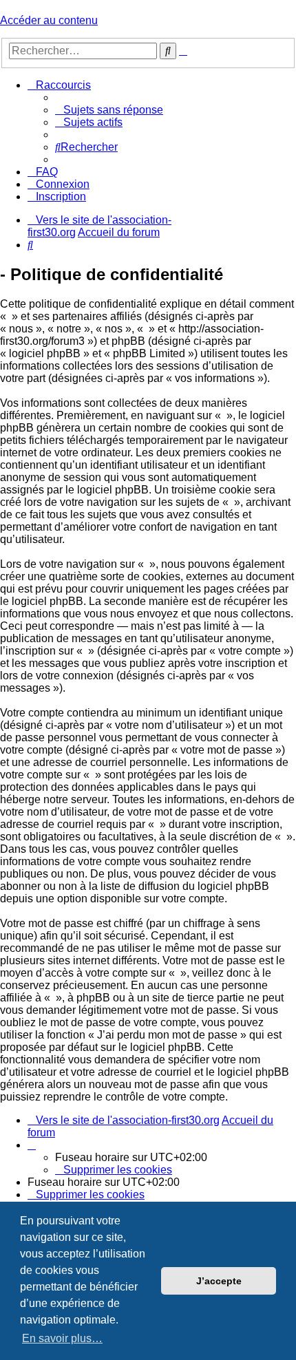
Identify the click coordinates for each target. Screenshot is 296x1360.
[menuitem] (109, 110)
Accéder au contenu (49, 20)
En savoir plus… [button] (62, 1338)
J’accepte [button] (219, 1280)
